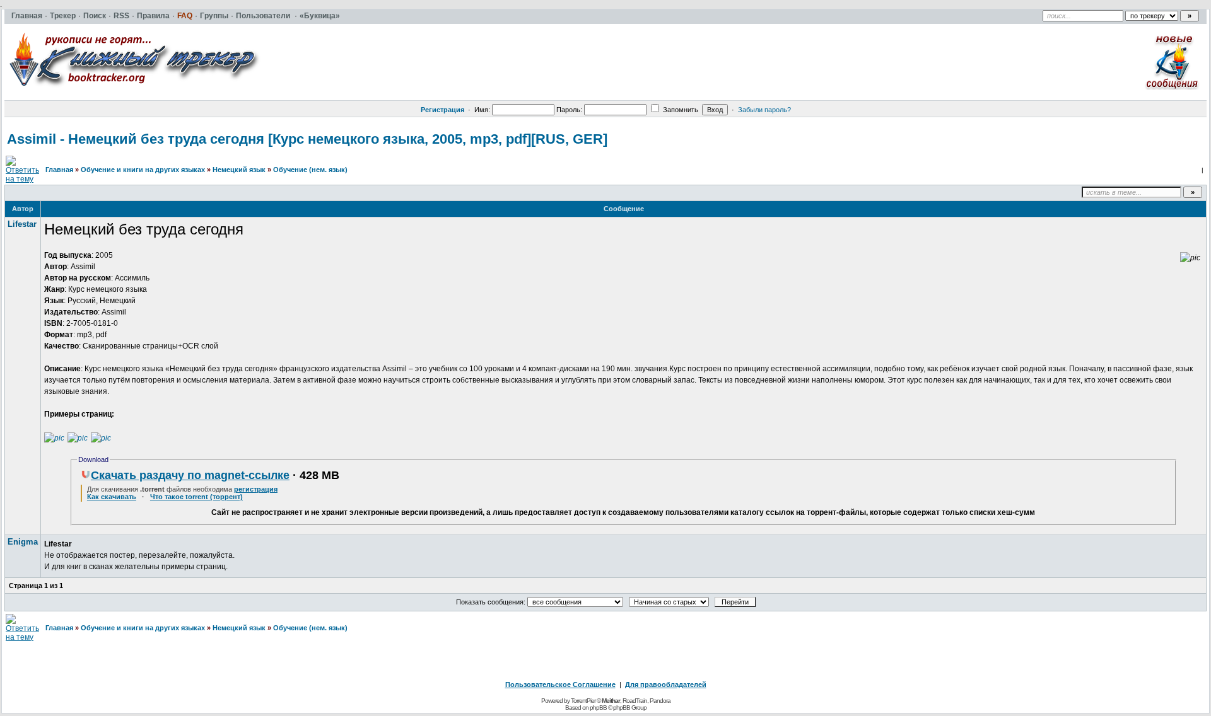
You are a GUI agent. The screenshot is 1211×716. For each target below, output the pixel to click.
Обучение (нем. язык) (310, 169)
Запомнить (679, 109)
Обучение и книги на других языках (143, 169)
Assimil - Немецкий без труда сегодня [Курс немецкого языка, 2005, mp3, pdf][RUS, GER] (307, 139)
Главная (59, 169)
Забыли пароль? (764, 109)
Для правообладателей (665, 684)
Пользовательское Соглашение (560, 684)
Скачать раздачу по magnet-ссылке (190, 475)
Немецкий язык (239, 169)
